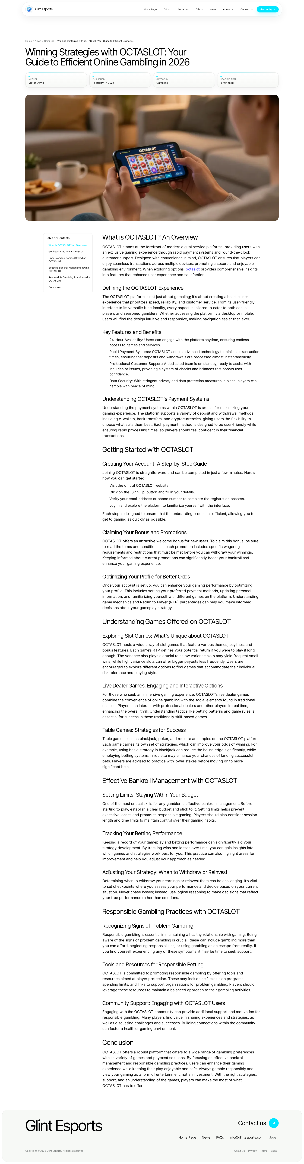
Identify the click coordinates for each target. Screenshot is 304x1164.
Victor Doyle (36, 82)
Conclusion (55, 287)
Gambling (49, 41)
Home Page (187, 1137)
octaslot (193, 269)
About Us (239, 1150)
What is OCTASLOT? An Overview (68, 245)
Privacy (252, 1150)
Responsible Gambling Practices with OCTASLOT (69, 279)
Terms (263, 1150)
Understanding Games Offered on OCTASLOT (67, 260)
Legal (274, 1150)
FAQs (220, 1137)
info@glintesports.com (247, 1137)
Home (28, 41)
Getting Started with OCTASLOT (66, 251)
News (38, 41)
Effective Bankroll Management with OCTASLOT (69, 269)
